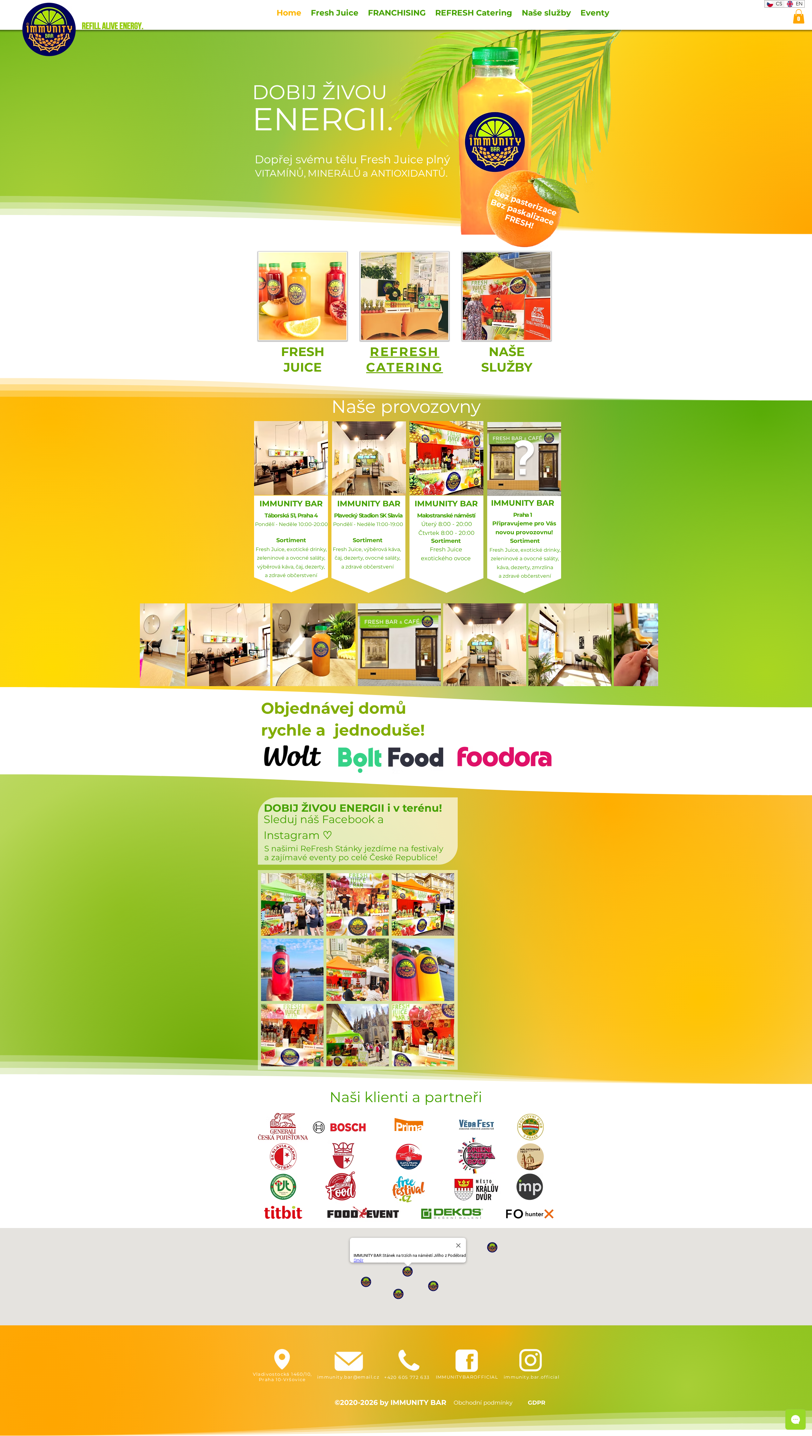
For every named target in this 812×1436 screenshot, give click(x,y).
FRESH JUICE (302, 359)
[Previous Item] (150, 645)
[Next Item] (647, 645)
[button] (799, 16)
